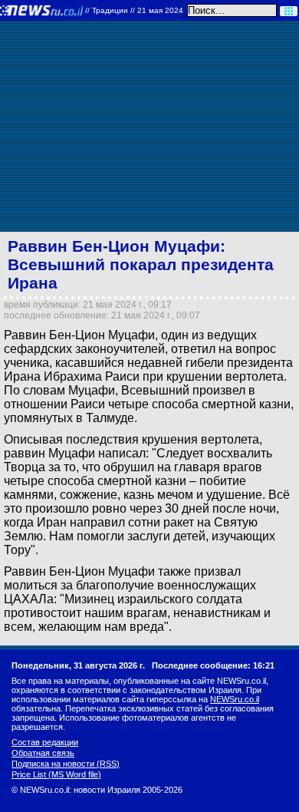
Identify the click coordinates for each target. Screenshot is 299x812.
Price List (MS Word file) (56, 774)
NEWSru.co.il (234, 699)
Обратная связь (43, 753)
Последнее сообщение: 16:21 (213, 665)
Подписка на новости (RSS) (66, 763)
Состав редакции (45, 742)
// (134, 10)
